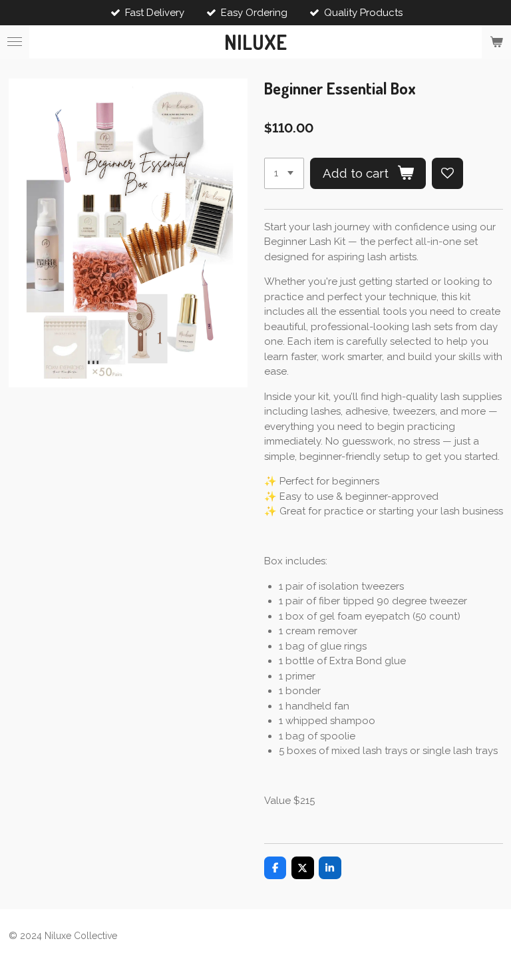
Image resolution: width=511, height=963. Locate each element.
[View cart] (496, 42)
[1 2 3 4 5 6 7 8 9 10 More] (284, 173)
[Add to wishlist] (447, 173)
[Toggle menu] (14, 42)
